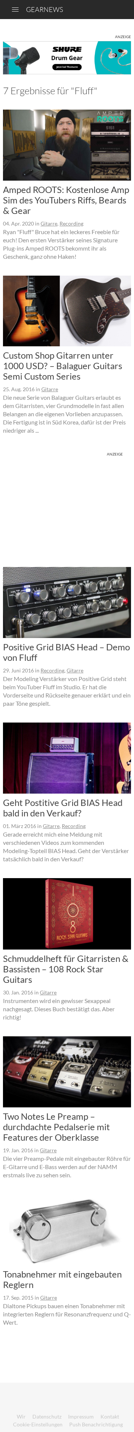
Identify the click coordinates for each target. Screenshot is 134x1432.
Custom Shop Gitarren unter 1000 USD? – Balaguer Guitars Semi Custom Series (62, 365)
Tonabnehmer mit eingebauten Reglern (62, 1279)
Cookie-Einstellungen (38, 1424)
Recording (71, 223)
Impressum (81, 1416)
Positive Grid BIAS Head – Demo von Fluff (66, 652)
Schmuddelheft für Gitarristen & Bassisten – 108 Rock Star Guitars (65, 969)
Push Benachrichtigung (96, 1424)
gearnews (44, 9)
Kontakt (109, 1416)
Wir (21, 1416)
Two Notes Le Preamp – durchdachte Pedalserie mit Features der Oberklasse (56, 1127)
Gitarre (49, 223)
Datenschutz (46, 1416)
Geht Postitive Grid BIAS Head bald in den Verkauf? (62, 807)
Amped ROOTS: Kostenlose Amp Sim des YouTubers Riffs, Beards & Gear (66, 200)
